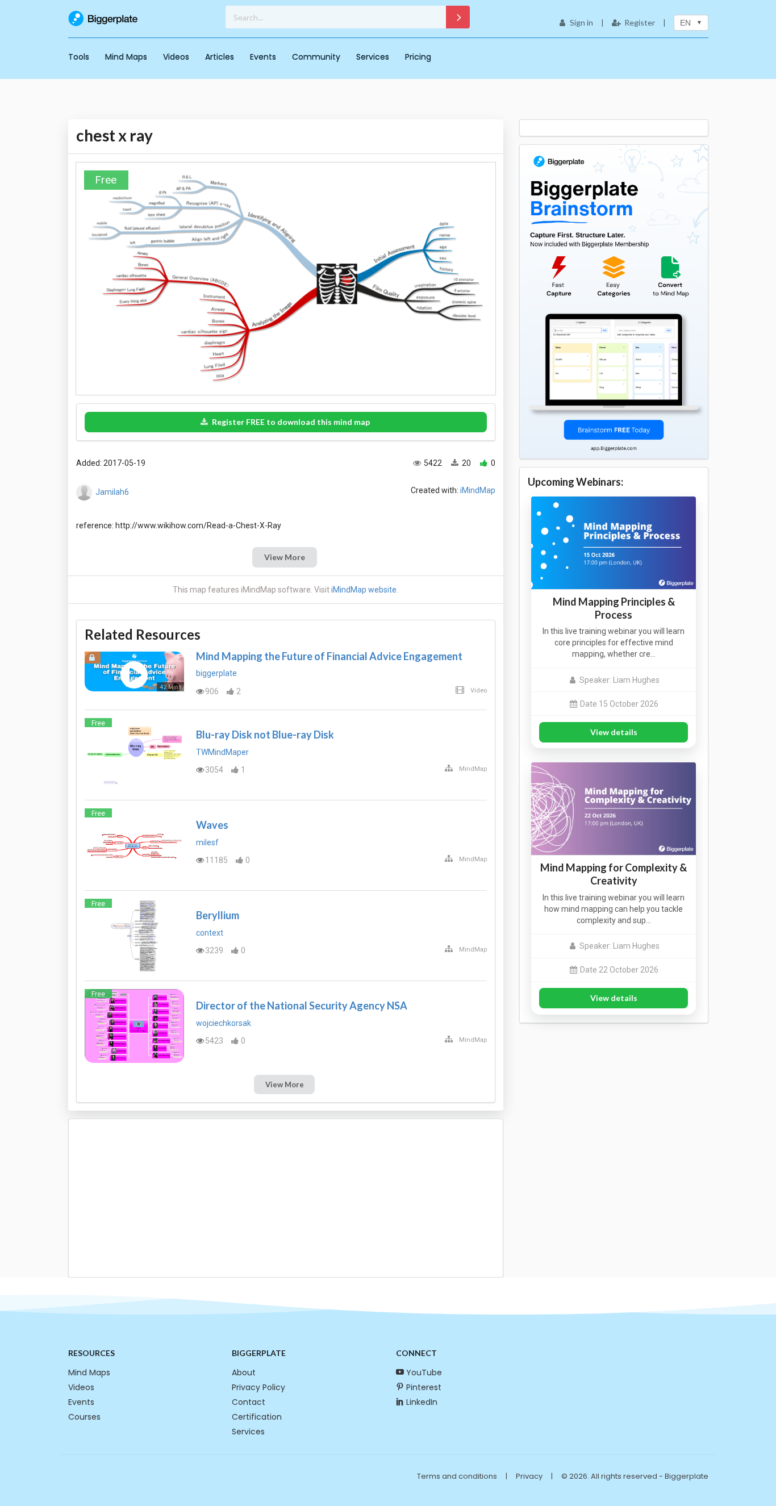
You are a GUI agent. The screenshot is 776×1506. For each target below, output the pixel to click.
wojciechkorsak (223, 1023)
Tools (78, 56)
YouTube (424, 1372)
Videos (176, 56)
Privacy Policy (258, 1387)
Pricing (418, 56)
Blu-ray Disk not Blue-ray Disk (265, 734)
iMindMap (477, 490)
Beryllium (217, 915)
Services (372, 56)
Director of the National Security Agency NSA (301, 1005)
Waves (212, 825)
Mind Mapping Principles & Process (614, 608)
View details (613, 732)
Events (263, 56)
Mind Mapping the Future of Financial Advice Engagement (329, 656)
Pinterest (424, 1387)
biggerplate (216, 673)
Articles (219, 56)
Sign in (581, 22)
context (209, 932)
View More (284, 557)
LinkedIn (422, 1402)
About (244, 1372)
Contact (248, 1402)
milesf (207, 842)
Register (639, 22)
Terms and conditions (457, 1476)
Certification (257, 1416)
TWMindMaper (222, 752)
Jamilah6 (112, 491)
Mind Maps (126, 56)
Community (316, 56)
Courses (84, 1416)
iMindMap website (364, 589)
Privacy (529, 1476)
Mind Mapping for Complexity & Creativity (613, 874)
